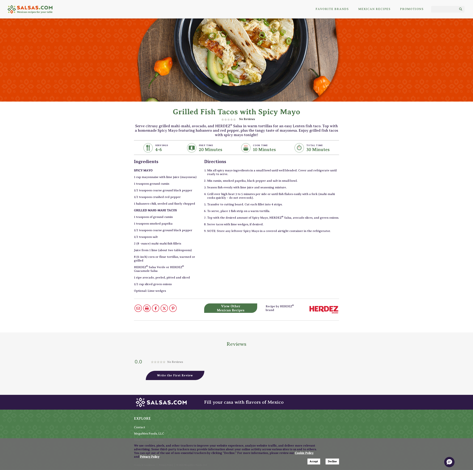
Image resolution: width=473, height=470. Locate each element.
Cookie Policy (304, 453)
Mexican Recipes (374, 9)
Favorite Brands (332, 9)
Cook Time (260, 145)
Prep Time (206, 145)
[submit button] (460, 9)
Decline (332, 461)
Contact (139, 427)
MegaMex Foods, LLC (149, 433)
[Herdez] (324, 309)
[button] (449, 462)
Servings (161, 145)
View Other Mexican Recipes (230, 308)
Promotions (412, 9)
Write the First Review (175, 375)
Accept (314, 461)
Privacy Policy (149, 456)
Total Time (314, 145)
